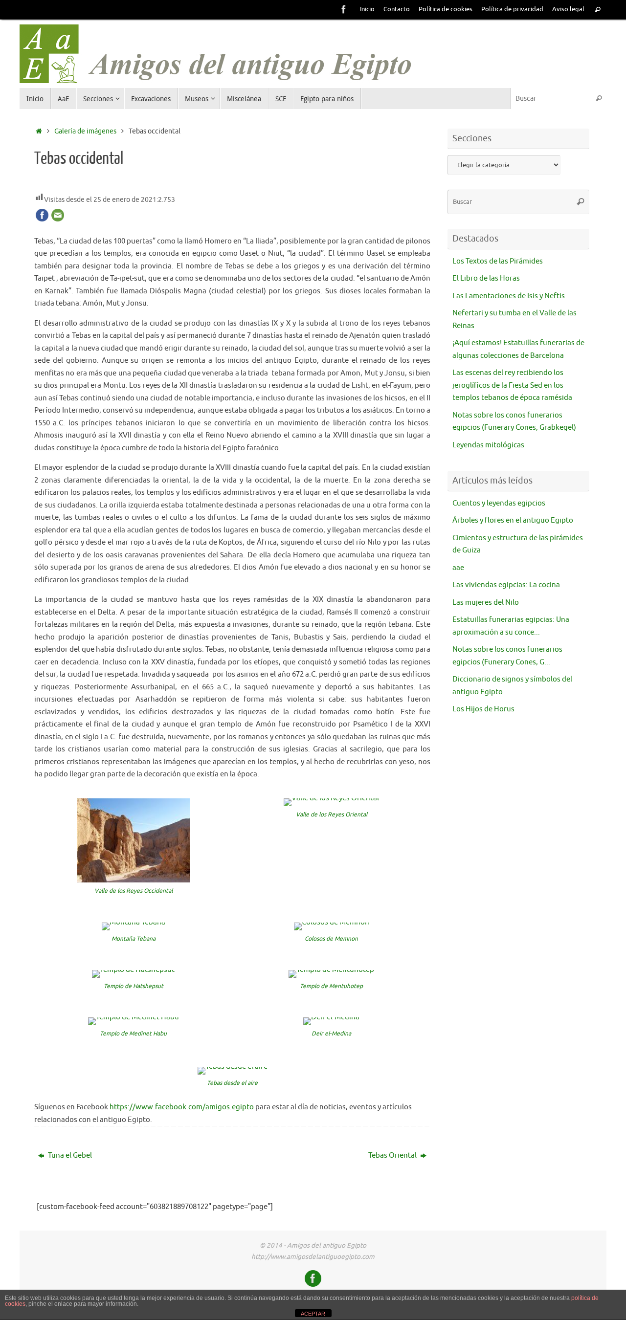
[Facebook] (344, 9)
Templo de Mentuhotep (331, 986)
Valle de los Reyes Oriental (331, 814)
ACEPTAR (313, 1314)
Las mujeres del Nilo (485, 602)
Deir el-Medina (331, 1033)
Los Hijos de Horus (483, 709)
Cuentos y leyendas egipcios (498, 503)
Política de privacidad (512, 9)
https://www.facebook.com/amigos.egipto (182, 1107)
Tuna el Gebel (69, 1155)
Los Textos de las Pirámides (497, 261)
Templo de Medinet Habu (133, 1033)
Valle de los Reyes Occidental (133, 891)
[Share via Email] (57, 219)
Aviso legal (568, 9)
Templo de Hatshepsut (133, 986)
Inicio (367, 9)
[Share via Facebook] (42, 219)
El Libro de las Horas (486, 278)
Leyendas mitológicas (488, 445)
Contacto (396, 9)
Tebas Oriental (393, 1155)
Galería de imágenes (85, 131)
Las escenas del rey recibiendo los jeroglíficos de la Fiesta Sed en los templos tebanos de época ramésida (512, 385)
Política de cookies (445, 9)
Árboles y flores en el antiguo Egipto (512, 520)
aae (458, 567)
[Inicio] (39, 131)
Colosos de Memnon (331, 939)
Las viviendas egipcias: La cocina (506, 585)
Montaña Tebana (134, 939)
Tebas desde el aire (232, 1083)
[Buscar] (597, 10)
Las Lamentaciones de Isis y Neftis (508, 296)
